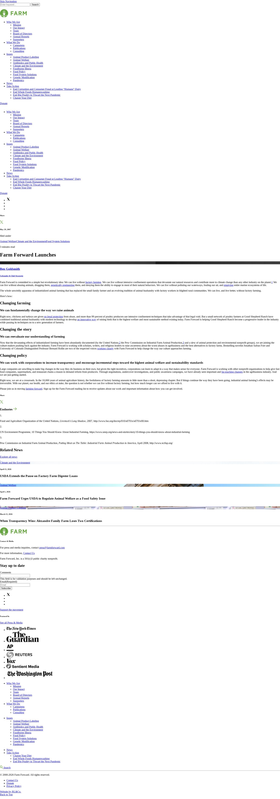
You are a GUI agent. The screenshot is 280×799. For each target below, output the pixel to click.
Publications (19, 48)
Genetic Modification (24, 77)
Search (35, 4)
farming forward (34, 388)
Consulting (18, 51)
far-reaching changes (232, 371)
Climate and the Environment (28, 65)
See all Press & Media (11, 622)
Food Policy (19, 71)
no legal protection (53, 316)
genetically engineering (63, 285)
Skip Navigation (8, 1)
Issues (9, 54)
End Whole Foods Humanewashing (31, 92)
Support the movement (11, 609)
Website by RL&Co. (10, 791)
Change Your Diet (22, 97)
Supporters (18, 39)
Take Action (12, 86)
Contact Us (29, 553)
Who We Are (13, 22)
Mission (17, 25)
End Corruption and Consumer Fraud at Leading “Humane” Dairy (47, 89)
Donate (3, 103)
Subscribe (6, 588)
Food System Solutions (25, 74)
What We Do (13, 42)
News (9, 83)
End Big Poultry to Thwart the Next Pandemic (36, 95)
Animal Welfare (21, 60)
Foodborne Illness (22, 68)
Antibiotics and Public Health (28, 62)
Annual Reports (21, 36)
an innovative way (86, 319)
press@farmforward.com (52, 547)
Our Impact (19, 27)
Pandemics (18, 80)
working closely (105, 348)
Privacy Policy (13, 786)
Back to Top (6, 794)
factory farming (93, 282)
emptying (228, 285)
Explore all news (8, 456)
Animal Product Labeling (26, 57)
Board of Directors (22, 33)
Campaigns (18, 45)
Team (16, 30)
